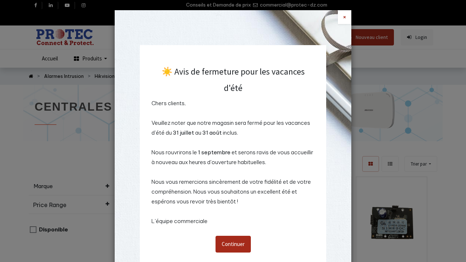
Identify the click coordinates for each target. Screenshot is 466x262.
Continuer (233, 244)
